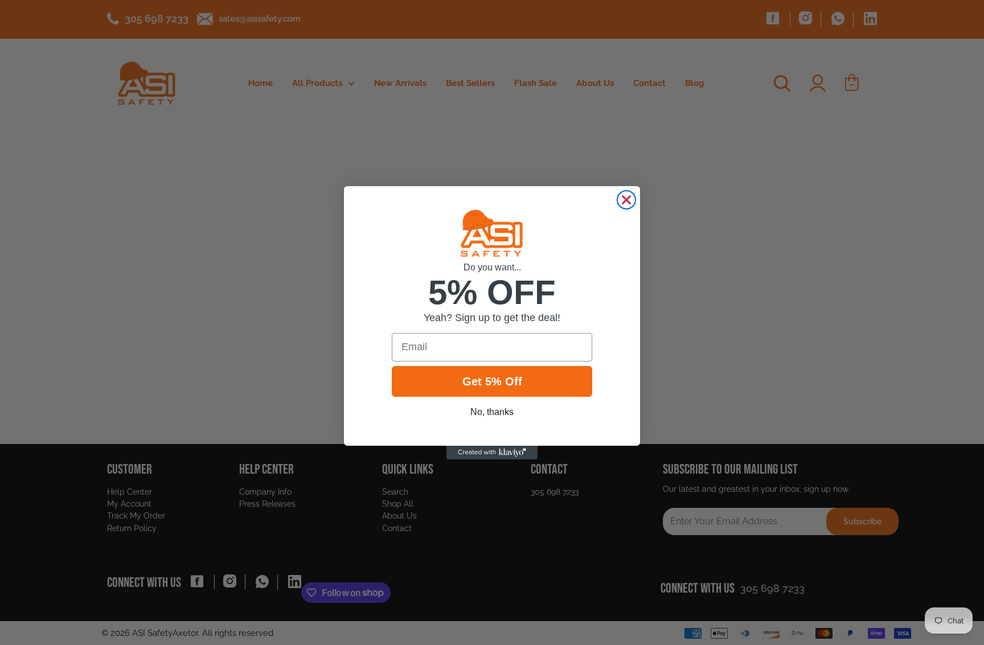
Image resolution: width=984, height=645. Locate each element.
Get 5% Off (492, 381)
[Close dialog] (626, 200)
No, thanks (492, 412)
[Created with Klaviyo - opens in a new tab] (492, 452)
